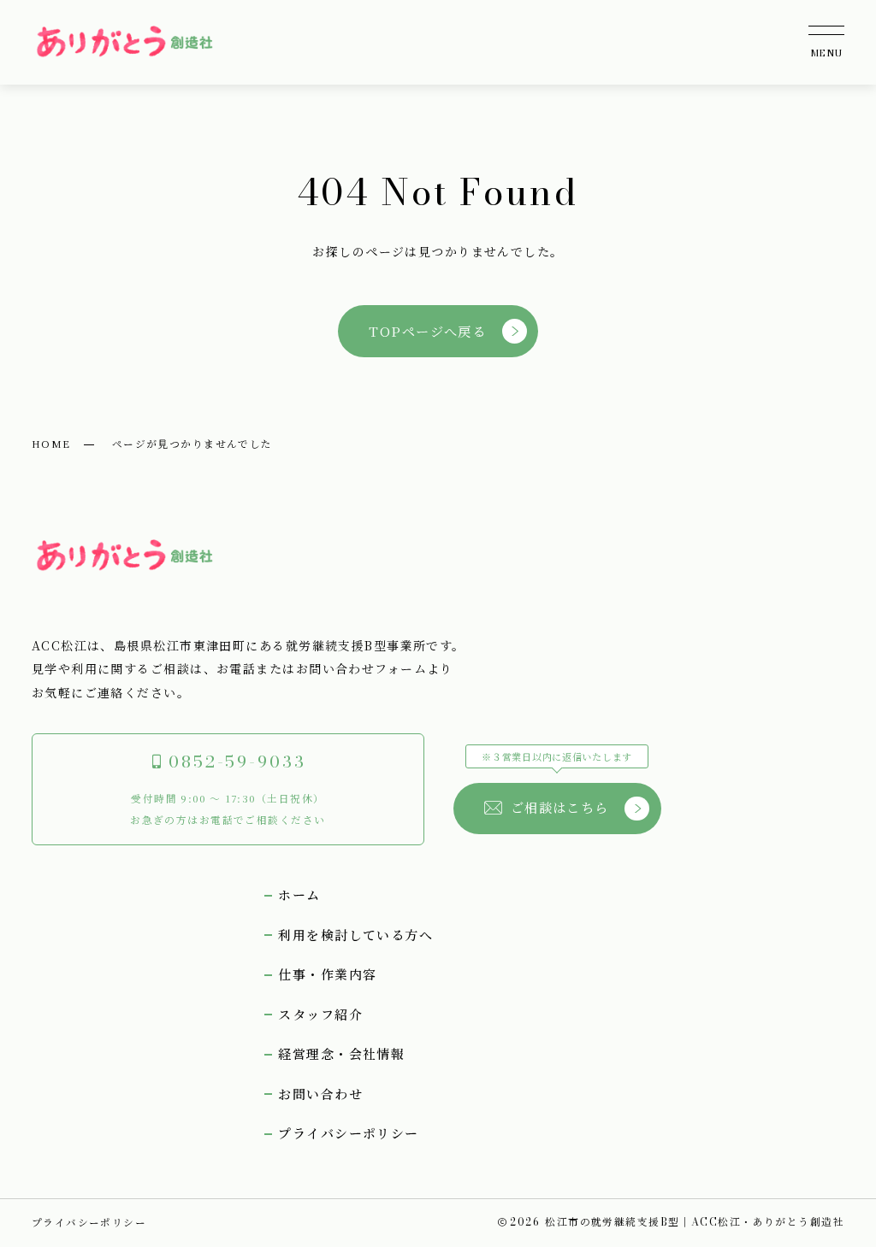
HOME (51, 443)
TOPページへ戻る (427, 330)
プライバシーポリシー (89, 1222)
